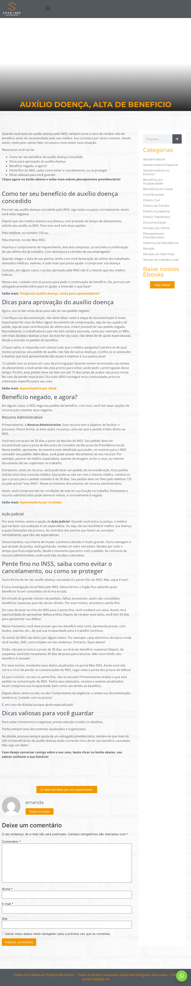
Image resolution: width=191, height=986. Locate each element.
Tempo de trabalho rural (161, 259)
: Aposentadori (29, 388)
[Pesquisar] (177, 139)
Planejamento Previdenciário (153, 235)
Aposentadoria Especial (160, 165)
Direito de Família (156, 206)
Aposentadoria (154, 159)
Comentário (11, 841)
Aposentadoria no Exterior (156, 172)
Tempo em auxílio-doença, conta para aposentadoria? (60, 293)
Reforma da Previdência (161, 243)
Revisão (149, 248)
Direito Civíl (151, 200)
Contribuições (153, 194)
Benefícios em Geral (158, 189)
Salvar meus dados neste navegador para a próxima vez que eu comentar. (57, 933)
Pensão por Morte (156, 228)
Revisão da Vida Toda (158, 254)
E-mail (7, 903)
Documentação (154, 222)
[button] (48, 8)
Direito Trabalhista (156, 217)
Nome (7, 888)
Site (4, 918)
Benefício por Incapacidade (153, 181)
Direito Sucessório (156, 211)
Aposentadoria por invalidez (41, 502)
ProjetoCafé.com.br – (62, 975)
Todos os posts (39, 811)
